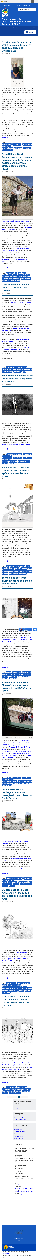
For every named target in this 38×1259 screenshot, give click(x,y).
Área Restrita (17, 28)
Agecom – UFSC (19, 1129)
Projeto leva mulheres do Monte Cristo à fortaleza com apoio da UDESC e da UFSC (16, 687)
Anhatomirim (22, 952)
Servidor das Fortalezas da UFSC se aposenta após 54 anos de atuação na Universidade (17, 46)
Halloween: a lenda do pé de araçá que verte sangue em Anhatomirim (17, 378)
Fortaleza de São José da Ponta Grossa (16, 221)
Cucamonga (10, 273)
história (16, 884)
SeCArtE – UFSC (19, 1138)
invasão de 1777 (16, 869)
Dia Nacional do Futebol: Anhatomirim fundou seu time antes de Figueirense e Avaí (17, 894)
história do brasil (15, 572)
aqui (20, 1178)
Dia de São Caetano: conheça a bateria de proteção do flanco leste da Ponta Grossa (17, 794)
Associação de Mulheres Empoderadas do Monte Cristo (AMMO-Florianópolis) (16, 743)
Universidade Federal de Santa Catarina (16, 149)
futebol (21, 990)
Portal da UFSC (18, 1136)
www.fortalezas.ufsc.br (21, 1185)
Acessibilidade (7, 5)
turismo (12, 886)
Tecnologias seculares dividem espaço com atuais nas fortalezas (17, 580)
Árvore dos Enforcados (13, 454)
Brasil (6, 1)
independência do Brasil (17, 573)
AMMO (8, 778)
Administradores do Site (29, 28)
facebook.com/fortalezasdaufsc (24, 1188)
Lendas (11, 463)
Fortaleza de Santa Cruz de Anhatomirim (16, 444)
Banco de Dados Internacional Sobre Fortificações (23, 1118)
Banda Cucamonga (8, 229)
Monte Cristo (18, 783)
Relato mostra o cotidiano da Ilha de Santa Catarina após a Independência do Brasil (16, 472)
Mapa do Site (26, 5)
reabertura (11, 278)
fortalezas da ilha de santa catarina (16, 673)
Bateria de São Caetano (14, 878)
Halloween (13, 461)
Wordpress (5, 1253)
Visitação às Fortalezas (21, 1108)
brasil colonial (11, 1087)
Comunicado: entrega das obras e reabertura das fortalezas (16, 287)
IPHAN (16, 1133)
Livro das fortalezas (20, 1135)
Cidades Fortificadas (20, 1131)
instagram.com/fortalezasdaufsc (24, 1191)
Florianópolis (6, 144)
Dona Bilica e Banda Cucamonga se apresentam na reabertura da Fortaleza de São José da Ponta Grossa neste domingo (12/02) (17, 161)
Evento (9, 275)
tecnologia (13, 678)
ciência (8, 673)
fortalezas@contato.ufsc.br (22, 1195)
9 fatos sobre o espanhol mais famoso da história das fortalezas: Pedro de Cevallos (15, 1001)
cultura (18, 273)
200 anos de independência (15, 566)
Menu (31, 32)
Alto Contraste (17, 5)
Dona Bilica (27, 227)
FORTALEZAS (17, 144)
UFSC (11, 148)
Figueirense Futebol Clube (16, 959)
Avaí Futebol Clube (8, 961)
